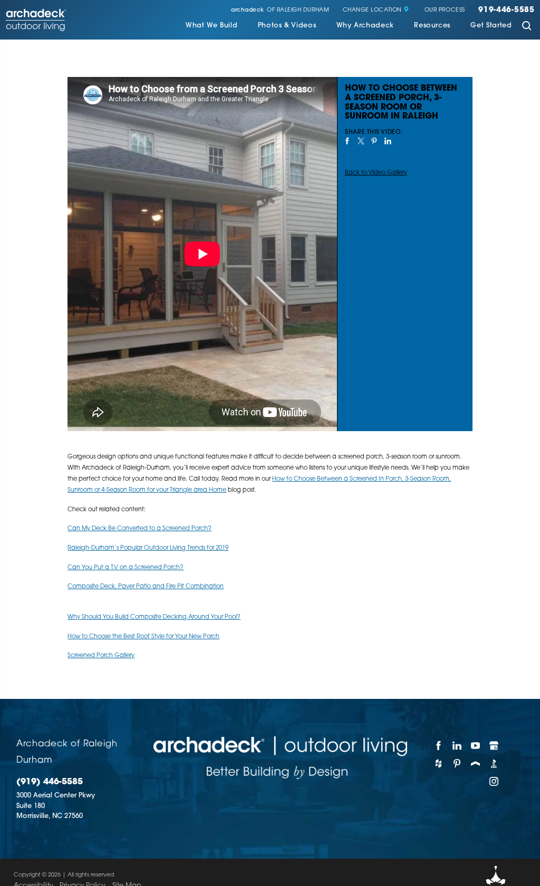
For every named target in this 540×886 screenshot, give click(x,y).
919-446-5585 (506, 10)
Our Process (445, 10)
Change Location (372, 10)
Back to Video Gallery (376, 173)
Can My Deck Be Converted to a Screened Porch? (139, 528)
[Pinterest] (457, 763)
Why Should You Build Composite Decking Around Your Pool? (154, 617)
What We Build (211, 26)
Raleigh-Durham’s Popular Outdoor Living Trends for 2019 (148, 548)
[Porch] (475, 763)
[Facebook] (438, 745)
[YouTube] (475, 745)
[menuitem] (211, 27)
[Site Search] (526, 26)
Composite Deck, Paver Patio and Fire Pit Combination (146, 586)
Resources (432, 26)
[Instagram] (494, 781)
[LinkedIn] (457, 745)
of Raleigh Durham (280, 10)
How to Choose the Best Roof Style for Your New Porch (143, 637)
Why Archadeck (365, 26)
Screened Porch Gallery (101, 656)
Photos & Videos (287, 26)
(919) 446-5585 (49, 782)
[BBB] (494, 763)
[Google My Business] (494, 745)
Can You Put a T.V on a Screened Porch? (126, 567)
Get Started (491, 26)
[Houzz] (438, 763)
